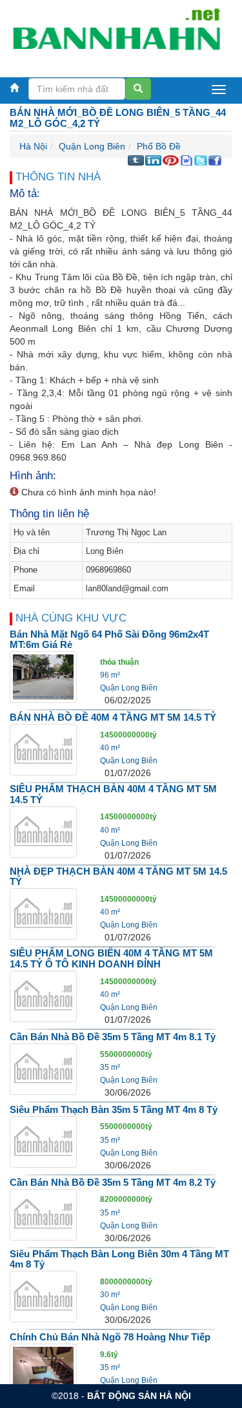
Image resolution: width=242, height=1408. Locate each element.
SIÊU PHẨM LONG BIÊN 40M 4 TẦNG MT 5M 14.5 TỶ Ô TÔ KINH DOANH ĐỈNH (111, 958)
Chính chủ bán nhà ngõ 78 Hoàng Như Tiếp (110, 1336)
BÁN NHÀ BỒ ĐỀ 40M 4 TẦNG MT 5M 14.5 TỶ (113, 717)
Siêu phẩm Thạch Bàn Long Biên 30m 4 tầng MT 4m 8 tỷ (119, 1259)
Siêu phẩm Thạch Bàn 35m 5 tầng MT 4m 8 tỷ (113, 1109)
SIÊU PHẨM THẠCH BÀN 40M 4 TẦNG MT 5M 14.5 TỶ (113, 794)
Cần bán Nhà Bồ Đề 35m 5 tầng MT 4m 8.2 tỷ (113, 1182)
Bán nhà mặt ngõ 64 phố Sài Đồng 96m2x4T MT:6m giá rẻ (109, 640)
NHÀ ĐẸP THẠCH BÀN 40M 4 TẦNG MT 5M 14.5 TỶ (118, 877)
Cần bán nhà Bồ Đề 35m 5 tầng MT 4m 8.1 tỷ (113, 1036)
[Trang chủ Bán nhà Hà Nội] (116, 35)
